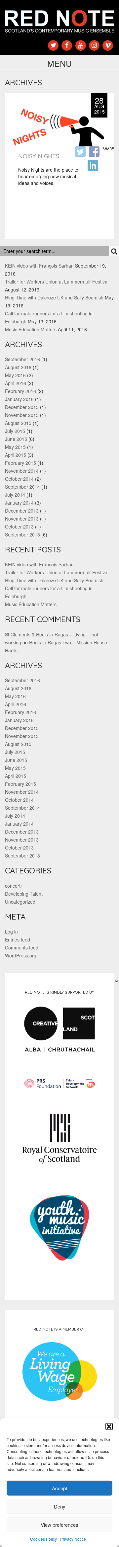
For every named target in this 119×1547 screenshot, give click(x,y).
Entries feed (17, 939)
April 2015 (15, 454)
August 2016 (18, 367)
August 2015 (18, 423)
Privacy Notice (73, 1539)
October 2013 (19, 526)
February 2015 (20, 462)
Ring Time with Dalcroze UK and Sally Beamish (54, 297)
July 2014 (15, 494)
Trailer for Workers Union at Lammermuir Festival (56, 281)
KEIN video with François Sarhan (39, 265)
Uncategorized (20, 901)
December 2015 (22, 407)
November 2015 (22, 415)
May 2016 (15, 375)
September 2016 (22, 359)
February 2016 (20, 391)
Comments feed (21, 947)
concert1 (14, 885)
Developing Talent (24, 893)
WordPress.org (20, 955)
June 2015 (16, 439)
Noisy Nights (38, 156)
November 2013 (22, 518)
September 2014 (22, 486)
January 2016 (19, 399)
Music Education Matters (31, 329)
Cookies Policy (43, 1539)
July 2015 (15, 431)
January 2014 (19, 502)
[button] (109, 1426)
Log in (11, 931)
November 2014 (22, 470)
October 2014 (19, 478)
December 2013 (22, 510)
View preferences (59, 1524)
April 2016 (15, 383)
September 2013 (22, 534)
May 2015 (15, 447)
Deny (59, 1506)
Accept (59, 1488)
